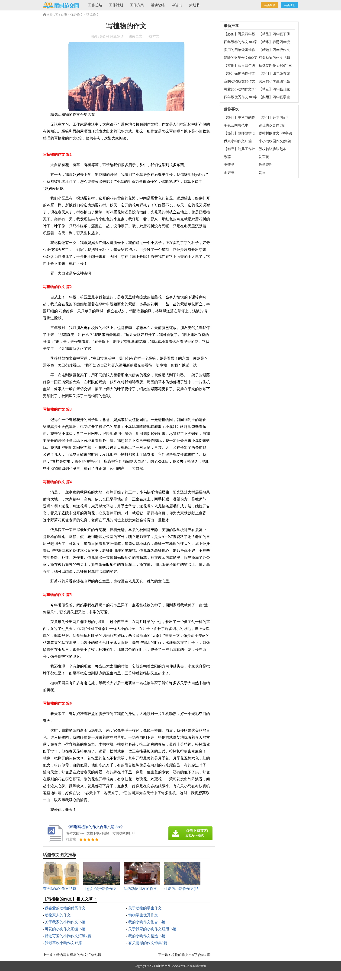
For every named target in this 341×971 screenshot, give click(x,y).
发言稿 (264, 157)
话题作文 (92, 14)
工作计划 (116, 5)
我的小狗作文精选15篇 (146, 936)
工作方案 (137, 5)
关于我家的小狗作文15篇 (65, 922)
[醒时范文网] (61, 5)
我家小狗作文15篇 (238, 141)
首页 (64, 14)
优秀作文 (76, 14)
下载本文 (152, 36)
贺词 (262, 172)
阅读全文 (135, 36)
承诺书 (229, 172)
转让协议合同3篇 (272, 125)
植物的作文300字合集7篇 (190, 955)
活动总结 (158, 5)
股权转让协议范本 (272, 149)
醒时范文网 (163, 966)
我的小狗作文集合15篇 (146, 922)
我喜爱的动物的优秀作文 (65, 908)
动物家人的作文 (58, 915)
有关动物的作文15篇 (274, 58)
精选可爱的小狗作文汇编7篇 (68, 936)
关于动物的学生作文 (145, 908)
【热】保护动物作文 (239, 73)
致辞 (227, 157)
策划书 (194, 5)
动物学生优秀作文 (143, 915)
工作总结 (95, 5)
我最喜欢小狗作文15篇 (63, 943)
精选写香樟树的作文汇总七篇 (78, 955)
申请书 (177, 5)
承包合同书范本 (236, 125)
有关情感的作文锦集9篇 (147, 943)
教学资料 (266, 165)
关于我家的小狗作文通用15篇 (152, 929)
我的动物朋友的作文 (239, 81)
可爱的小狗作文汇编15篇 (65, 929)
